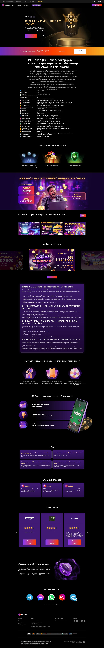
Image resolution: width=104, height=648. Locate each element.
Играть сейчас (80, 51)
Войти (43, 35)
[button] (16, 533)
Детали (82, 215)
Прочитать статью (31, 542)
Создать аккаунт (31, 35)
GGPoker (22, 641)
